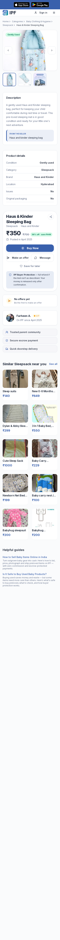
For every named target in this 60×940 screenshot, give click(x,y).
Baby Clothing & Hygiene (38, 21)
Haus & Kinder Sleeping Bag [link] (30, 25)
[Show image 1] (9, 79)
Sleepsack (8, 25)
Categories (17, 21)
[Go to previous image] (8, 50)
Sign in (43, 12)
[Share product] (51, 217)
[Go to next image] (52, 50)
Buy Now (33, 248)
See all (53, 364)
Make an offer (20, 257)
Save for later (32, 266)
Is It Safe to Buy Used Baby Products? (24, 574)
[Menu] (54, 12)
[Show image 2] (24, 79)
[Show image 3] (40, 79)
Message (45, 257)
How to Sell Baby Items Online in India (25, 557)
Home (6, 21)
